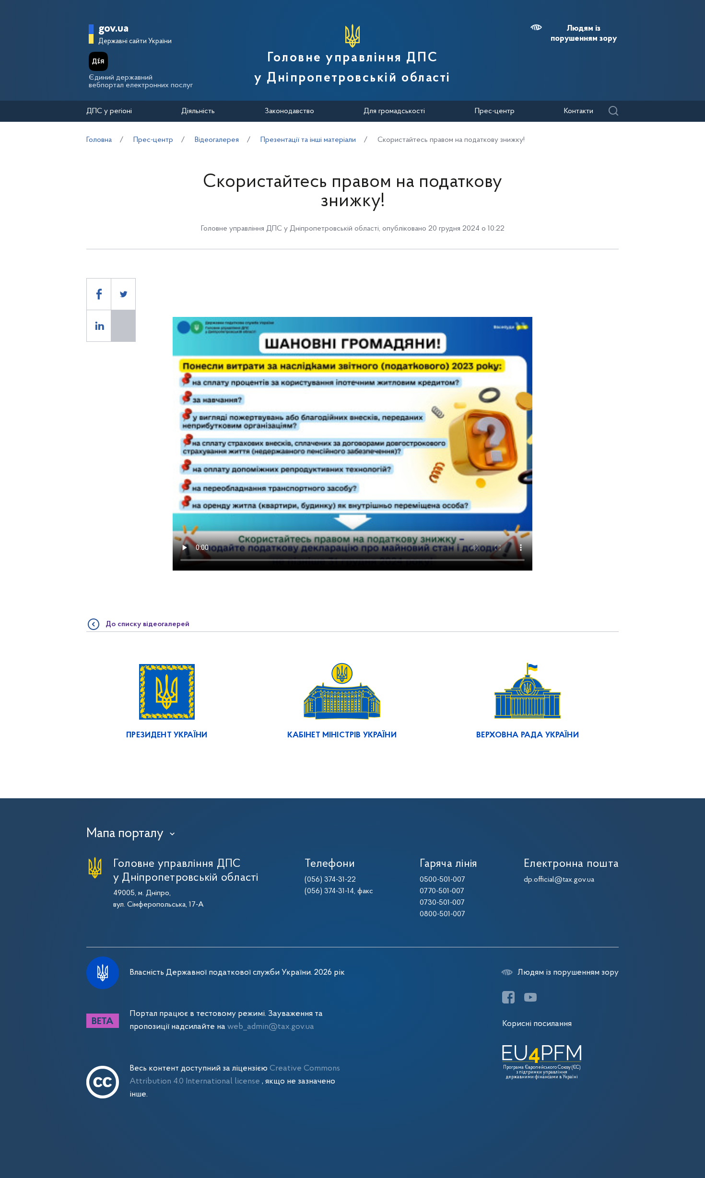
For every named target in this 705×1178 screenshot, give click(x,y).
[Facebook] (508, 997)
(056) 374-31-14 (329, 891)
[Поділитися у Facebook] (99, 294)
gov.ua (113, 29)
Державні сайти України (135, 41)
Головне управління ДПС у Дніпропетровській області (352, 68)
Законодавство (289, 111)
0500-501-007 (442, 880)
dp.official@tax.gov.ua (559, 880)
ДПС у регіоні (109, 111)
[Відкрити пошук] (613, 111)
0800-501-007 (442, 914)
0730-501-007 (442, 903)
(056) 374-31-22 (330, 880)
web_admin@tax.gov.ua (270, 1027)
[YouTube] (530, 997)
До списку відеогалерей (147, 624)
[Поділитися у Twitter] (123, 294)
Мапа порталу (125, 833)
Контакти (578, 111)
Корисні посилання (537, 1024)
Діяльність (198, 111)
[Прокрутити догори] (657, 1139)
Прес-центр (495, 111)
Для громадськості (394, 111)
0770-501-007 (442, 891)
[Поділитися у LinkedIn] (99, 325)
